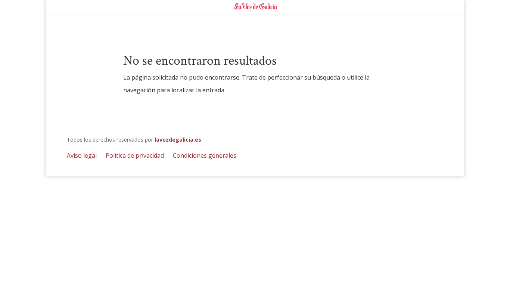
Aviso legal (82, 155)
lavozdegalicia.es (178, 139)
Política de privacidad (135, 155)
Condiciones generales (204, 155)
